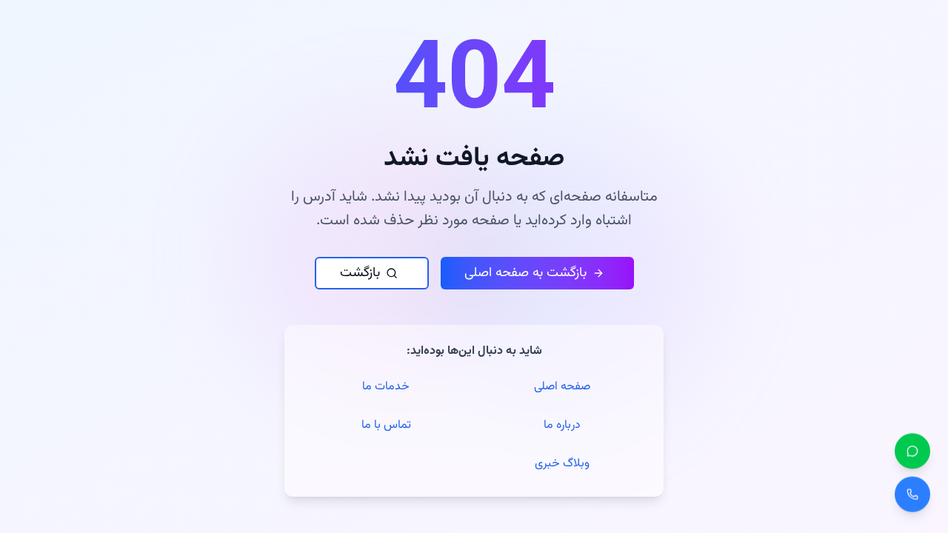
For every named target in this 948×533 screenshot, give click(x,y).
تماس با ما (386, 425)
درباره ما (562, 425)
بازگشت (360, 273)
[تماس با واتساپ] (912, 453)
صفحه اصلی (562, 387)
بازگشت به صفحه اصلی (525, 273)
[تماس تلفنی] (912, 496)
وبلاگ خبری (562, 464)
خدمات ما (386, 387)
